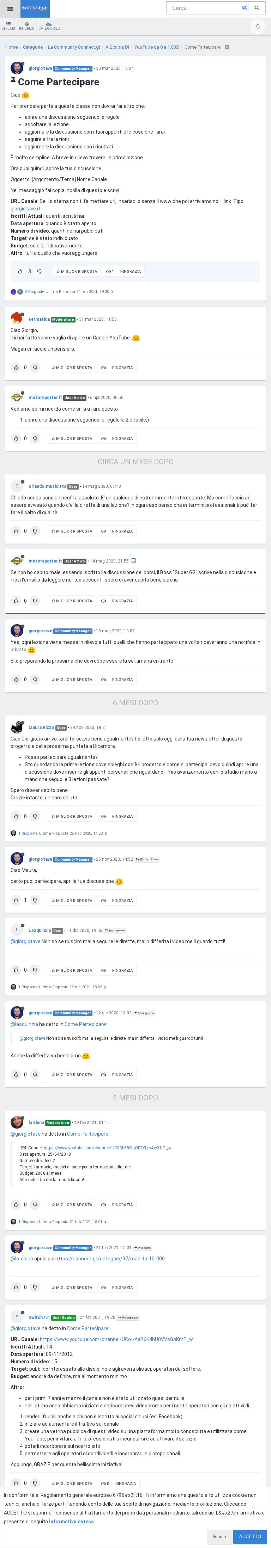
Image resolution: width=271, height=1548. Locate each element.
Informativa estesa (71, 1521)
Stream (8, 28)
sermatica (39, 319)
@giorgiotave (116, 930)
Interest (27, 28)
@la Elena (143, 1247)
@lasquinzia (24, 1024)
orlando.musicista (47, 486)
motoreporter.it (45, 397)
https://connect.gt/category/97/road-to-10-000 (110, 1258)
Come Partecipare (85, 1024)
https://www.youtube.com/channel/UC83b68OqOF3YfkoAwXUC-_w (107, 1147)
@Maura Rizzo (148, 859)
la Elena (36, 1122)
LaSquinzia (40, 930)
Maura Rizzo (41, 727)
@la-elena (22, 1258)
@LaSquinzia (145, 1013)
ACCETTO (250, 1536)
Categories (49, 28)
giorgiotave (40, 68)
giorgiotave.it (25, 208)
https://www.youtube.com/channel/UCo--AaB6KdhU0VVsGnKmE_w (116, 1339)
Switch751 (39, 1317)
